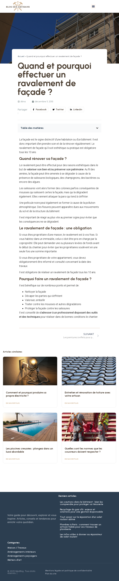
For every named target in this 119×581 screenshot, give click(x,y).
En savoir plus (13, 403)
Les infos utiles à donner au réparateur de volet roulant (81, 535)
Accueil (21, 56)
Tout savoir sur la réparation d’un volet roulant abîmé (81, 518)
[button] (93, 6)
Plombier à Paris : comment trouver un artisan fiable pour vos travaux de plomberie (80, 527)
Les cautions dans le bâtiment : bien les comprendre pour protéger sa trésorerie (81, 503)
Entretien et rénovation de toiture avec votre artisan (87, 394)
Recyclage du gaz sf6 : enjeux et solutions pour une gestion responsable (81, 510)
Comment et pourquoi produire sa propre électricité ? (26, 394)
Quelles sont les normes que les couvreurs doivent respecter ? (83, 450)
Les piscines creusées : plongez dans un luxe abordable (29, 450)
